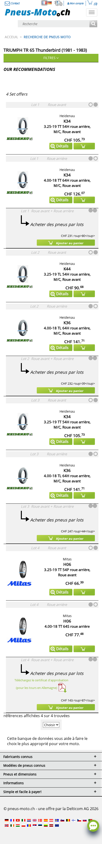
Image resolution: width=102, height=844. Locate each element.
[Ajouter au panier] (84, 146)
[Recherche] (93, 24)
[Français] (44, 3)
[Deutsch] (49, 3)
